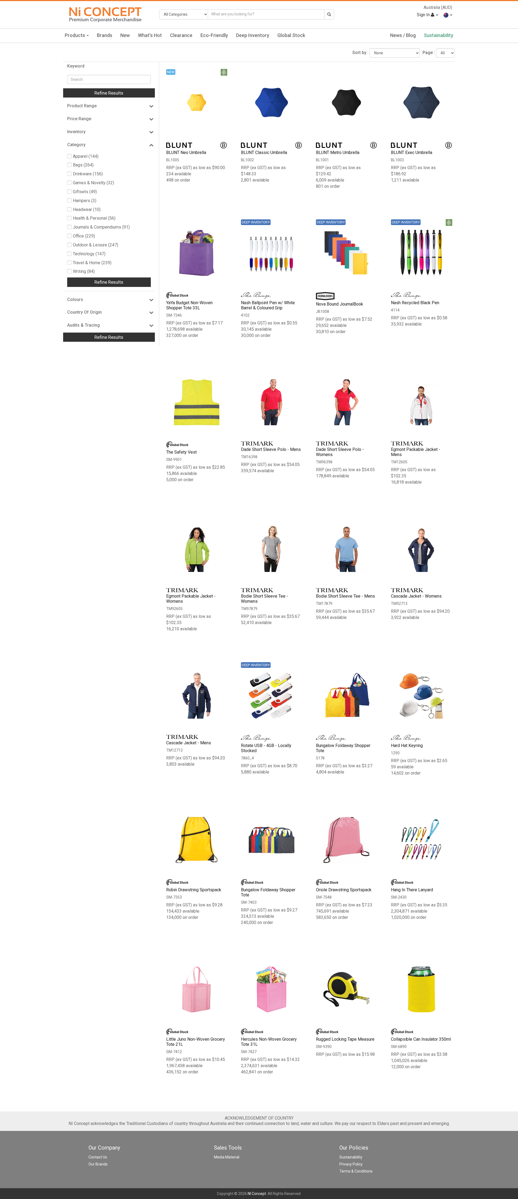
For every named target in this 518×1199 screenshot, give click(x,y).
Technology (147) (89, 253)
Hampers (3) (84, 200)
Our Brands (98, 1164)
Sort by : (360, 52)
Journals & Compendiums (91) (101, 227)
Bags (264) (83, 165)
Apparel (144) (85, 156)
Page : (428, 52)
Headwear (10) (87, 209)
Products (75, 35)
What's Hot (150, 35)
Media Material (226, 1157)
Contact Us (97, 1157)
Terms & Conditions (356, 1171)
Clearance (181, 35)
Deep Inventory (252, 35)
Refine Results (108, 93)
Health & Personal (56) (94, 218)
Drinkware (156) (88, 173)
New (125, 35)
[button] (448, 14)
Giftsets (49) (85, 191)
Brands (104, 35)
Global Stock (291, 35)
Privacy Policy (351, 1164)
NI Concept (257, 1193)
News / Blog (403, 35)
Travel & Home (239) (92, 262)
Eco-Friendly (214, 35)
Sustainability (438, 35)
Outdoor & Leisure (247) (95, 244)
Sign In (424, 14)
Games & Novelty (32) (93, 182)
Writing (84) (84, 271)
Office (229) (84, 236)
